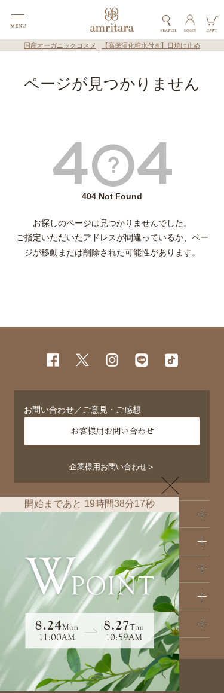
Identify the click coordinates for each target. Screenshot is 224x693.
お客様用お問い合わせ (112, 430)
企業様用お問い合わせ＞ (112, 467)
